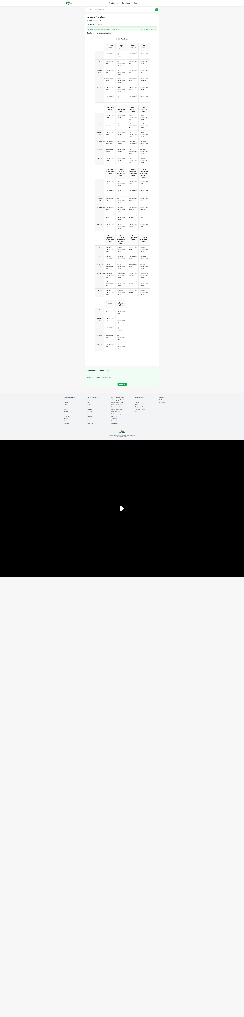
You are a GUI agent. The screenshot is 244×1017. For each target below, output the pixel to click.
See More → (114, 423)
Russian (66, 402)
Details (99, 24)
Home (137, 400)
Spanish (98, 377)
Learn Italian (114, 421)
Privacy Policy (139, 411)
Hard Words (114, 416)
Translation (124, 39)
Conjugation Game (140, 407)
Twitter (163, 402)
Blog (135, 3)
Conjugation (113, 3)
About (137, 402)
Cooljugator (89, 377)
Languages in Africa (117, 402)
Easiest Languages (116, 414)
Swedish (89, 416)
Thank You (114, 418)
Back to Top (122, 384)
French (66, 418)
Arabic (65, 404)
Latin (88, 402)
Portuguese (67, 416)
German (66, 421)
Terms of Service (140, 409)
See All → (66, 423)
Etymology (126, 3)
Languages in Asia (116, 409)
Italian (89, 407)
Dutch (65, 414)
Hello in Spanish (115, 411)
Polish (89, 421)
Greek (65, 400)
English (66, 411)
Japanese (66, 407)
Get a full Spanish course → (148, 29)
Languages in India (116, 404)
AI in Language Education (118, 400)
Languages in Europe (117, 407)
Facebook (164, 400)
